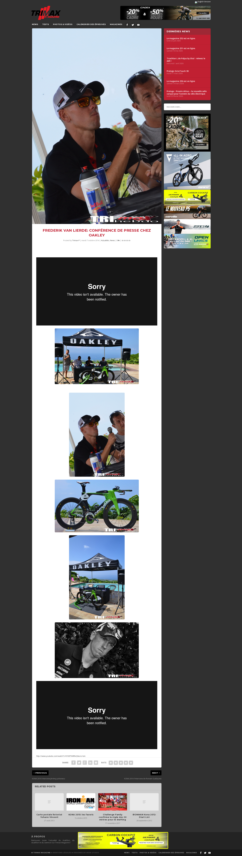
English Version (204, 1)
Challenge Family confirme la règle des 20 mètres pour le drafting (112, 817)
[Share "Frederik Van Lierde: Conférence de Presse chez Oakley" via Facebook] (73, 762)
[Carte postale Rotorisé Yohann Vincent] (49, 802)
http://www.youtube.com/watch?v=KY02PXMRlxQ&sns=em (60, 756)
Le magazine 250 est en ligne (181, 81)
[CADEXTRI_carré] (187, 150)
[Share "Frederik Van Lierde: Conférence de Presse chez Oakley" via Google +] (85, 762)
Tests (45, 24)
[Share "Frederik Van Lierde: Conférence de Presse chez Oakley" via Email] (96, 762)
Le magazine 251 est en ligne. (181, 48)
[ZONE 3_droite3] (187, 232)
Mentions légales (62, 853)
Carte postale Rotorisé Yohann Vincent (49, 815)
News (35, 24)
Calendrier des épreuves (91, 24)
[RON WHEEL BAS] (123, 848)
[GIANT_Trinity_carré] (187, 188)
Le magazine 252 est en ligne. (181, 38)
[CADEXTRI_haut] (165, 13)
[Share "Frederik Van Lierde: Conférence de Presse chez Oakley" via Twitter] (79, 762)
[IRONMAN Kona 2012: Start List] (144, 802)
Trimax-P (76, 240)
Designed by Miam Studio (86, 853)
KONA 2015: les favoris (81, 814)
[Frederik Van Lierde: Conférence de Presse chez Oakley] (96, 126)
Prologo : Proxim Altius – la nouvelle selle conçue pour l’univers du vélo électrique (187, 92)
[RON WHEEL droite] (187, 203)
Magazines (116, 24)
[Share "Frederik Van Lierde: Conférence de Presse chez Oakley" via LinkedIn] (90, 762)
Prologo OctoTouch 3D (178, 71)
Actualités (105, 240)
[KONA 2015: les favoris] (81, 802)
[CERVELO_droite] (187, 217)
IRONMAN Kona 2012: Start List (144, 815)
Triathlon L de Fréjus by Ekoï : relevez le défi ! (186, 59)
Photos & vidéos (62, 24)
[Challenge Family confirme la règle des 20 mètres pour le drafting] (112, 802)
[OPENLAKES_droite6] (187, 247)
